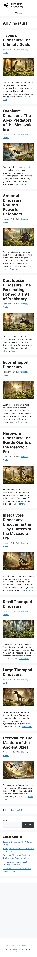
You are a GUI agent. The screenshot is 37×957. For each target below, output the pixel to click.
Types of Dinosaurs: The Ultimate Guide (17, 40)
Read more (21, 184)
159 (13, 810)
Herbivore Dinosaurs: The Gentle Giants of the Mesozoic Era (18, 442)
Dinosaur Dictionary (17, 5)
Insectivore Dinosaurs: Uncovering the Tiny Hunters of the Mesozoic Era (17, 526)
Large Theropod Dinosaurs (17, 672)
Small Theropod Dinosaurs (17, 604)
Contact (18, 945)
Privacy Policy (27, 945)
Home (7, 945)
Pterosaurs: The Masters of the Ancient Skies (17, 742)
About (13, 945)
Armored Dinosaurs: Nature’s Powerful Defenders (13, 204)
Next (19, 810)
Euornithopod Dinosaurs (15, 364)
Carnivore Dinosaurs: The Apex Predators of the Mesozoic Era (18, 120)
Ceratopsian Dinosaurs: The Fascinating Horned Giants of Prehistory (17, 289)
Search (6, 820)
